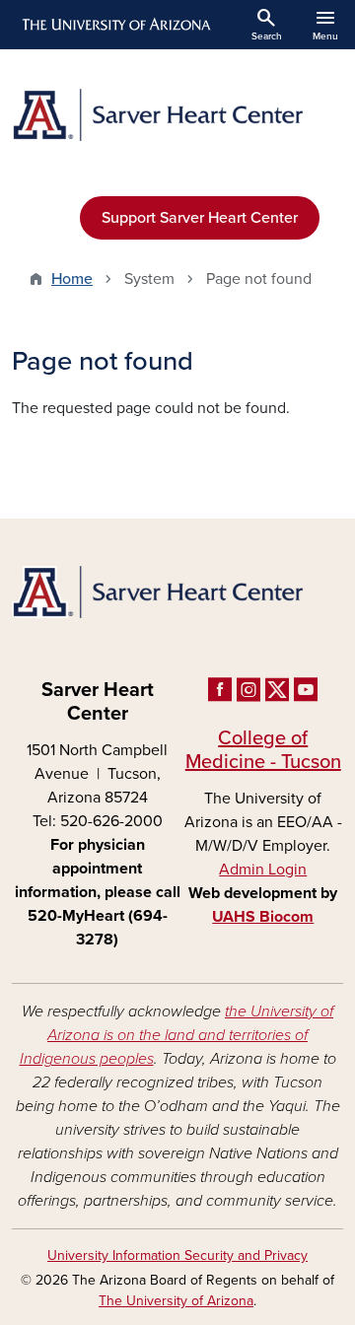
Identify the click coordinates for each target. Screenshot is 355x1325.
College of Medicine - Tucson (263, 750)
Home (72, 279)
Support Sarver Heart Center (200, 218)
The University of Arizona (176, 1300)
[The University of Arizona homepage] (115, 24)
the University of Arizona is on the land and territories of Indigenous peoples (177, 1035)
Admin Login (263, 869)
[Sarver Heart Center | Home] (177, 115)
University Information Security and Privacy (177, 1255)
